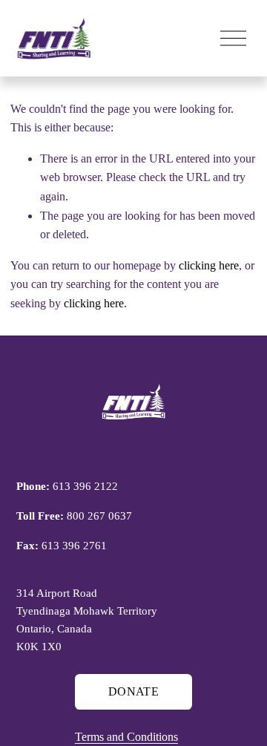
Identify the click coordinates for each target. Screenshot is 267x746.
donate (133, 691)
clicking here (209, 265)
